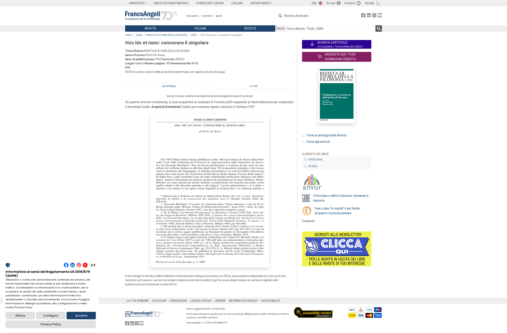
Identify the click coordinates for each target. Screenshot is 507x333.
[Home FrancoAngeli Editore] (151, 16)
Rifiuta (20, 316)
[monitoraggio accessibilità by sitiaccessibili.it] (314, 309)
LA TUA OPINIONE (138, 300)
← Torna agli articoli (316, 142)
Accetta (81, 316)
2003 (194, 35)
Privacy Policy (51, 324)
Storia (312, 166)
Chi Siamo (192, 15)
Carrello (369, 3)
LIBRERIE (220, 300)
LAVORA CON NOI (201, 300)
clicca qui (219, 71)
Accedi (330, 3)
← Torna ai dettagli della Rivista (324, 135)
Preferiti (350, 3)
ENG (314, 3)
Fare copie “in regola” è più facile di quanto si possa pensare (337, 210)
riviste (139, 35)
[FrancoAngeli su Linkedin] (369, 16)
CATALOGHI (159, 300)
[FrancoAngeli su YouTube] (380, 16)
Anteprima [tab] (169, 86)
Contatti (207, 15)
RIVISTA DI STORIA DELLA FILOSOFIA (166, 35)
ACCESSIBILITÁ (270, 300)
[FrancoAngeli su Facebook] (363, 16)
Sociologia (315, 159)
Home (128, 35)
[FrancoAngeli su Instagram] (374, 16)
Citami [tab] (254, 86)
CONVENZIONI (178, 300)
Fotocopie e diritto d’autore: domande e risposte (341, 198)
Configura (50, 316)
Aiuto (219, 15)
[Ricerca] (378, 28)
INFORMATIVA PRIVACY (243, 300)
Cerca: (280, 28)
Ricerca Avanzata (296, 16)
